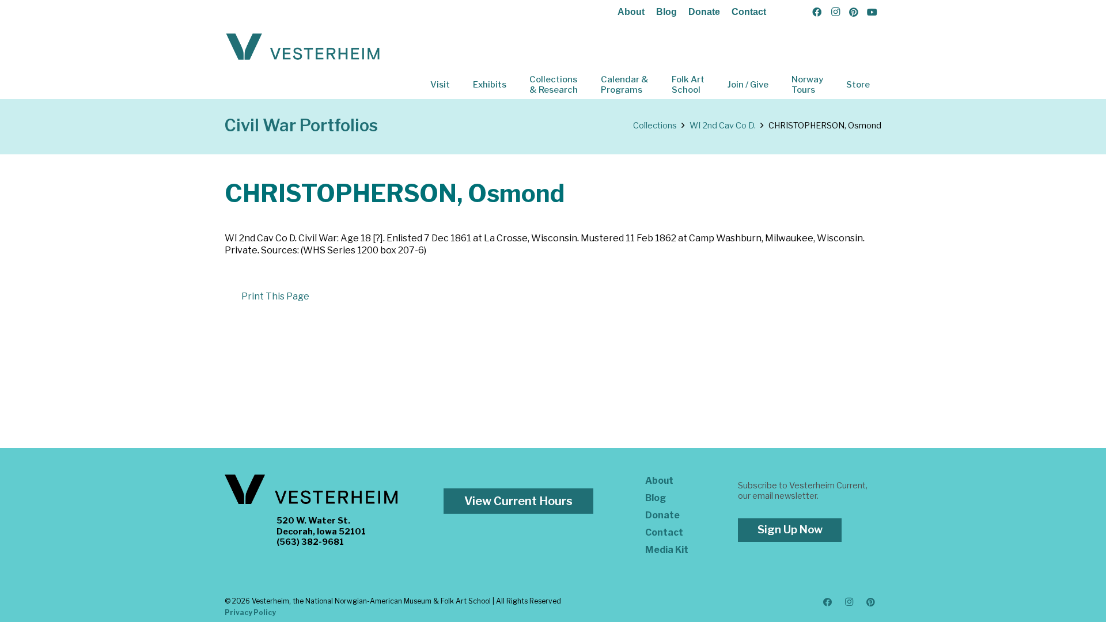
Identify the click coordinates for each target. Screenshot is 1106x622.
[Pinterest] (853, 12)
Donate (704, 12)
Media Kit (666, 549)
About (631, 12)
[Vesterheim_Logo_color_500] (303, 47)
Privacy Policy (250, 612)
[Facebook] (817, 12)
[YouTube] (872, 12)
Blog (666, 12)
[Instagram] (835, 12)
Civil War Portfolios (301, 125)
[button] (457, 84)
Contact (749, 12)
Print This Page (275, 296)
